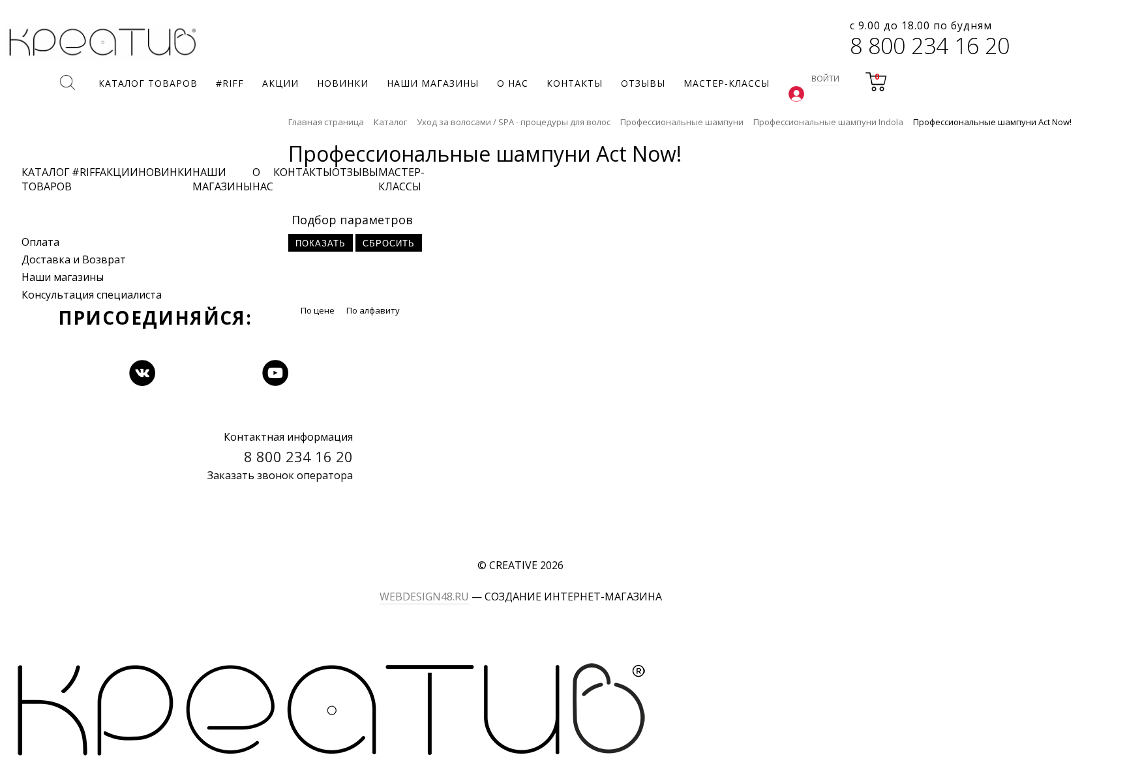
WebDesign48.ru (424, 596)
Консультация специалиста (92, 294)
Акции (119, 172)
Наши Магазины (222, 179)
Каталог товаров (47, 179)
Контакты (302, 172)
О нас (262, 179)
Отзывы (355, 172)
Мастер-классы (401, 179)
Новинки (165, 172)
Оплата (40, 242)
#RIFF (86, 172)
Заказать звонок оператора (280, 475)
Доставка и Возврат (74, 259)
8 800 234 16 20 (930, 46)
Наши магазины (63, 277)
